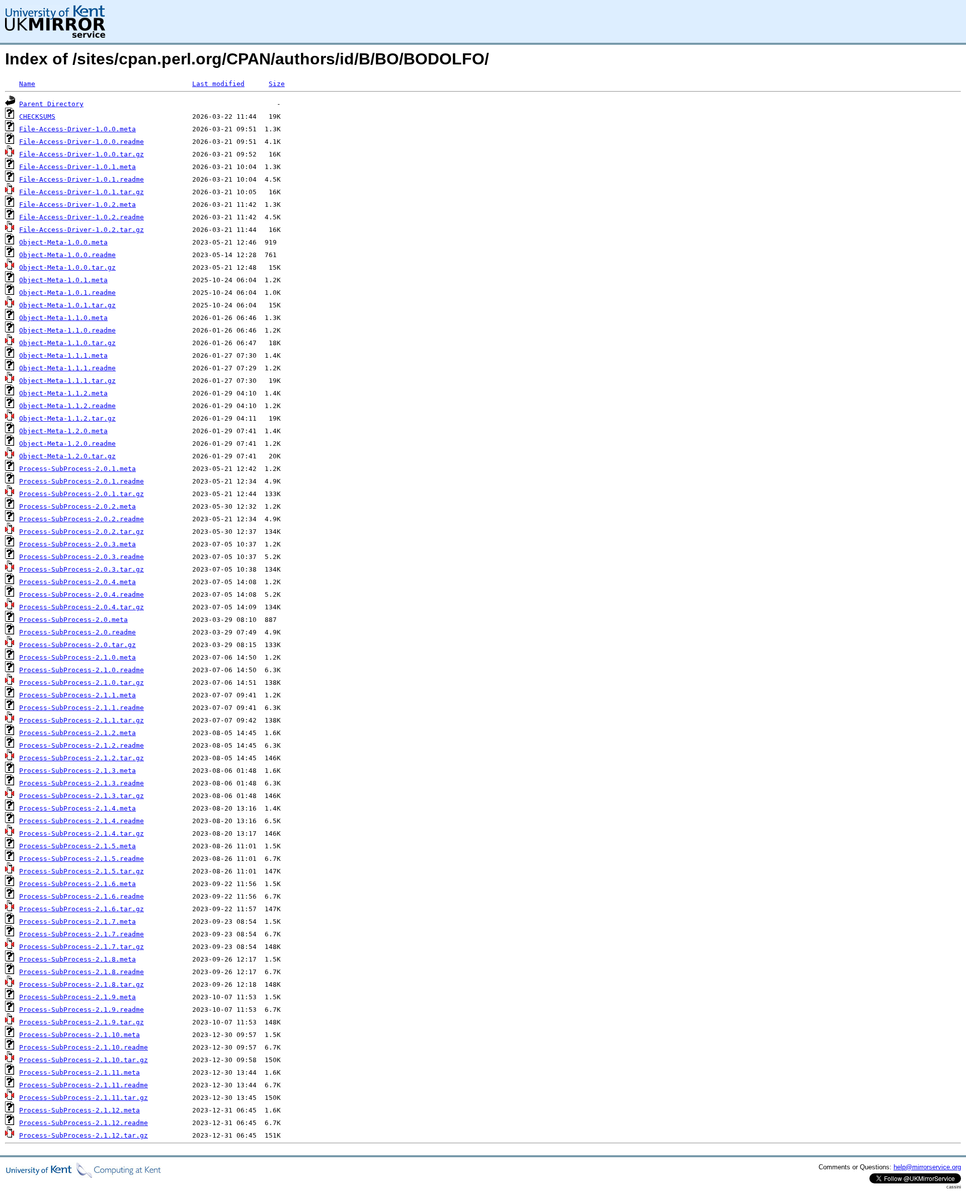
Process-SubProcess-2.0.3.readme (81, 557)
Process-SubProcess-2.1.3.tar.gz (81, 796)
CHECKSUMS (37, 116)
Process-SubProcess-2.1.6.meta (77, 884)
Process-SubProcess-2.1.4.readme (81, 821)
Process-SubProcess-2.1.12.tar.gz (83, 1135)
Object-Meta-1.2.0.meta (63, 431)
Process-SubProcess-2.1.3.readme (81, 783)
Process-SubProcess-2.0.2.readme (81, 519)
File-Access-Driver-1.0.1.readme (81, 179)
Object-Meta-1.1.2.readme (67, 406)
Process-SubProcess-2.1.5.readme (81, 858)
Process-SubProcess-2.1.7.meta (77, 921)
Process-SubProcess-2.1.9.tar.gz (81, 1022)
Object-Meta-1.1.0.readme (67, 330)
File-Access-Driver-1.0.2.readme (81, 217)
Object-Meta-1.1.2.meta (63, 393)
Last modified (218, 84)
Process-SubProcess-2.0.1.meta (77, 468)
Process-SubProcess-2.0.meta (73, 619)
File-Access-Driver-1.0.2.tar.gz (81, 229)
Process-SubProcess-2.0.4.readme (81, 594)
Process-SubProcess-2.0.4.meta (77, 582)
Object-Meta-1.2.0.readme (67, 443)
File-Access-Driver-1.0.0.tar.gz (81, 154)
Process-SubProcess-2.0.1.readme (81, 481)
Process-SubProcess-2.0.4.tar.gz (81, 607)
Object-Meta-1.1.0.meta (63, 318)
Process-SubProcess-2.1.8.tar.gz (81, 984)
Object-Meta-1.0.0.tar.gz (67, 267)
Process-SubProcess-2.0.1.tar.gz (81, 494)
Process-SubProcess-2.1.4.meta (77, 808)
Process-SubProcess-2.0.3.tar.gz (81, 569)
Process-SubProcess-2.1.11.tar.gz (83, 1097)
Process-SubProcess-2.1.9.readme (81, 1009)
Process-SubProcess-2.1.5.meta (77, 846)
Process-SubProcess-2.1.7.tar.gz (81, 946)
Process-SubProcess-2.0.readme (77, 632)
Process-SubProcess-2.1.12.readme (83, 1123)
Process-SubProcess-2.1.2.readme (81, 745)
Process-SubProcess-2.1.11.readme (83, 1085)
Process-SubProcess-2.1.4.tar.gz (81, 833)
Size (277, 84)
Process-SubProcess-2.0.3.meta (77, 544)
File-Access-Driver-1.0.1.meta (77, 167)
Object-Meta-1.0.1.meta (63, 280)
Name (27, 84)
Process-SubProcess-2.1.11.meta (79, 1072)
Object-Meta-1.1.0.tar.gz (67, 343)
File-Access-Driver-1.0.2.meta (77, 204)
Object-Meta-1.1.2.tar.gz (67, 418)
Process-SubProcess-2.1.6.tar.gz (81, 909)
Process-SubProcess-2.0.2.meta (77, 506)
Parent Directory (51, 104)
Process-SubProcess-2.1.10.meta (79, 1035)
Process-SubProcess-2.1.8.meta (77, 959)
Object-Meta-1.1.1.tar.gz (67, 380)
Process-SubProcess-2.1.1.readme (81, 707)
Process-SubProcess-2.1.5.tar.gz (81, 871)
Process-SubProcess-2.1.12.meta (79, 1110)
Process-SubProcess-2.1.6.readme (81, 896)
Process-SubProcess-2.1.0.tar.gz (81, 682)
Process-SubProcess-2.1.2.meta (77, 733)
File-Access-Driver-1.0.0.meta (77, 129)
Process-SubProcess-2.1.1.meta (77, 695)
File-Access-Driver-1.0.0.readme (81, 141)
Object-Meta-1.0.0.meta (63, 242)
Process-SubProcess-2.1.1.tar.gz (81, 720)
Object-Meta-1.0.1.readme (67, 292)
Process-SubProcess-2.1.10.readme (83, 1047)
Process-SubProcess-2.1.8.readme (81, 972)
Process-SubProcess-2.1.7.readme (81, 934)
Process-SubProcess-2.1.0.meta (77, 657)
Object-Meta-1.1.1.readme (67, 368)
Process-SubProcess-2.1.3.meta (77, 770)
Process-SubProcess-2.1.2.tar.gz (81, 758)
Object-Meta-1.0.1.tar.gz (67, 305)
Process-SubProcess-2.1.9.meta (77, 997)
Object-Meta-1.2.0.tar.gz (67, 456)
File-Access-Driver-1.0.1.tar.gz (81, 192)
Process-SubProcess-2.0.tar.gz (77, 645)
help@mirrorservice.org (927, 1167)
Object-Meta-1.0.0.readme (67, 255)
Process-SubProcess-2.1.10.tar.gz (83, 1060)
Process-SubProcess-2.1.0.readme (81, 670)
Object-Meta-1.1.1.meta (63, 355)
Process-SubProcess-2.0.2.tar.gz (81, 531)
